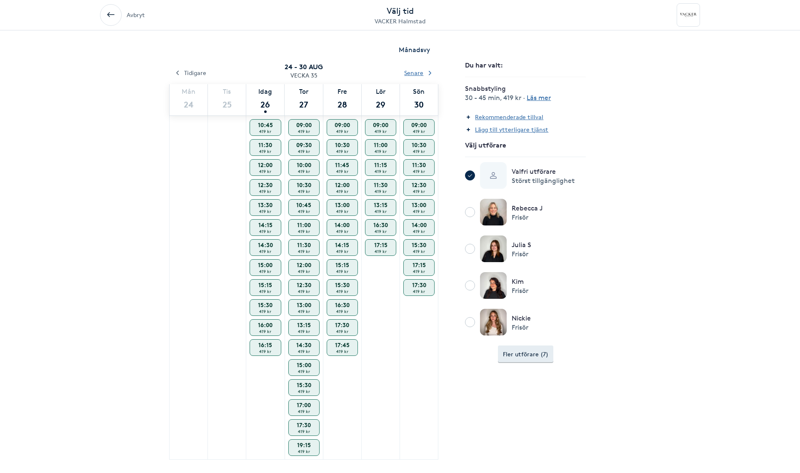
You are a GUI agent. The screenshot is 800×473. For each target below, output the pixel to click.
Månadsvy (414, 50)
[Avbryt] (111, 15)
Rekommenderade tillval (509, 116)
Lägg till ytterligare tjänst (511, 129)
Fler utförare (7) (525, 354)
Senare (413, 72)
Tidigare (195, 72)
